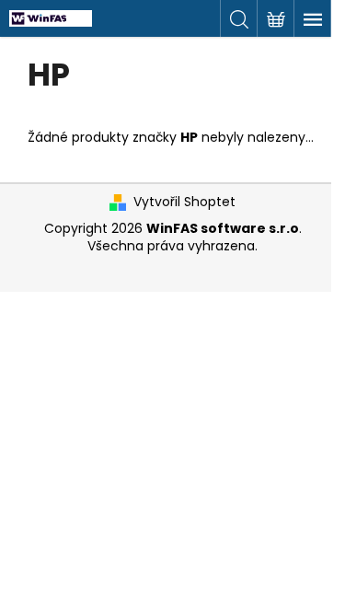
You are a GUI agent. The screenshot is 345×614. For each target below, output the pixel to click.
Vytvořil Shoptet (184, 202)
